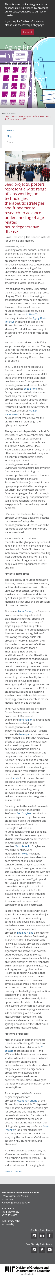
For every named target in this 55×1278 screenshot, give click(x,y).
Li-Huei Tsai (33, 314)
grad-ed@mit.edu (10, 1211)
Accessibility (8, 1224)
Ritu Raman (25, 719)
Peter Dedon (25, 611)
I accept (27, 32)
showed (23, 853)
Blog (9, 136)
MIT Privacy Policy (11, 1220)
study (16, 778)
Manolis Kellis (23, 846)
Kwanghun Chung (27, 1100)
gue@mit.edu (27, 1274)
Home (5, 113)
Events (10, 130)
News (13, 113)
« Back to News (13, 1171)
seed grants (31, 388)
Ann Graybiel (24, 813)
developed (24, 734)
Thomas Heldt (25, 932)
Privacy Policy (30, 25)
